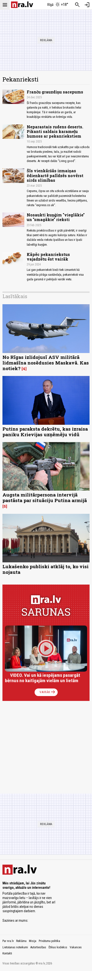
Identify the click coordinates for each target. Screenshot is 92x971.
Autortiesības (38, 947)
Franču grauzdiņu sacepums (55, 91)
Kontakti (7, 953)
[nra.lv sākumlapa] (22, 4)
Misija (32, 941)
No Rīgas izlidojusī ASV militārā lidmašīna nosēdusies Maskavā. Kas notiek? (45, 362)
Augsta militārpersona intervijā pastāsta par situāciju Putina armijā (44, 497)
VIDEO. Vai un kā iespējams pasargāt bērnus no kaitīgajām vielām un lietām (42, 677)
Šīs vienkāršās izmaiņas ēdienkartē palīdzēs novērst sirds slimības (55, 175)
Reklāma (21, 941)
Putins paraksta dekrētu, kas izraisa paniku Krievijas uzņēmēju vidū (45, 431)
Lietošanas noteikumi (15, 947)
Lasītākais (14, 296)
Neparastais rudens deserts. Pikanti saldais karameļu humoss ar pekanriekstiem (55, 131)
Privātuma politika (49, 941)
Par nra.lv (8, 941)
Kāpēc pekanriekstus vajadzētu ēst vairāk (48, 257)
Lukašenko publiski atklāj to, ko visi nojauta (45, 569)
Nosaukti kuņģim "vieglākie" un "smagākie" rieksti (56, 217)
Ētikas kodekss (58, 947)
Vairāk (47, 692)
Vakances (76, 947)
